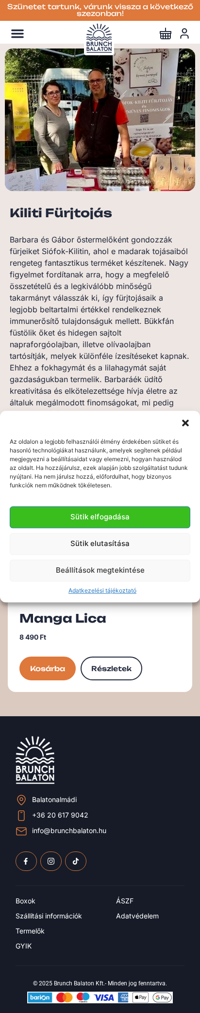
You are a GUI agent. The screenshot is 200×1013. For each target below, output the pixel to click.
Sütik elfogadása (100, 517)
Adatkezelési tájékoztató (102, 590)
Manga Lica (62, 618)
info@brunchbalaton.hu (69, 830)
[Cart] (165, 33)
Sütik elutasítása (100, 543)
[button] (185, 423)
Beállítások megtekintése (100, 570)
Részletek (111, 668)
